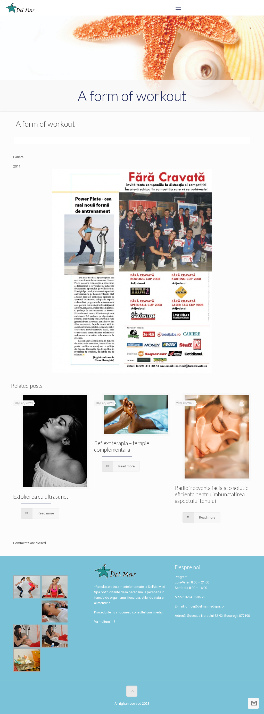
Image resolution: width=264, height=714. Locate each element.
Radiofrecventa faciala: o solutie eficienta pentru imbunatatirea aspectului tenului (212, 494)
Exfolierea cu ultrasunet (40, 496)
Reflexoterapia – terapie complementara (121, 446)
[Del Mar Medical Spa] (20, 8)
